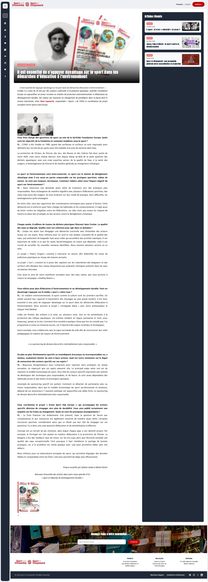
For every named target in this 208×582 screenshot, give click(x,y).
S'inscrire (134, 542)
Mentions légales (157, 575)
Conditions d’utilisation (176, 575)
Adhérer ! (198, 4)
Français (179, 4)
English (188, 4)
